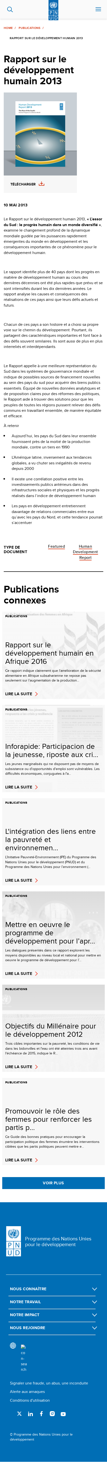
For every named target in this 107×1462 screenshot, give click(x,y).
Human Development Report (85, 551)
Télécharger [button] (23, 184)
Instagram (52, 1413)
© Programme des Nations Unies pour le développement (41, 1437)
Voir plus (53, 1183)
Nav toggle (98, 9)
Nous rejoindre (27, 1328)
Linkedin (30, 1413)
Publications (29, 28)
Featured (56, 546)
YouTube (63, 1413)
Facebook (41, 1413)
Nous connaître (28, 1289)
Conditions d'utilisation (30, 1400)
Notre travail (25, 1302)
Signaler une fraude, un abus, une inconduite (49, 1383)
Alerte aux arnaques (27, 1391)
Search (10, 9)
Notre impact (25, 1315)
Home (8, 28)
